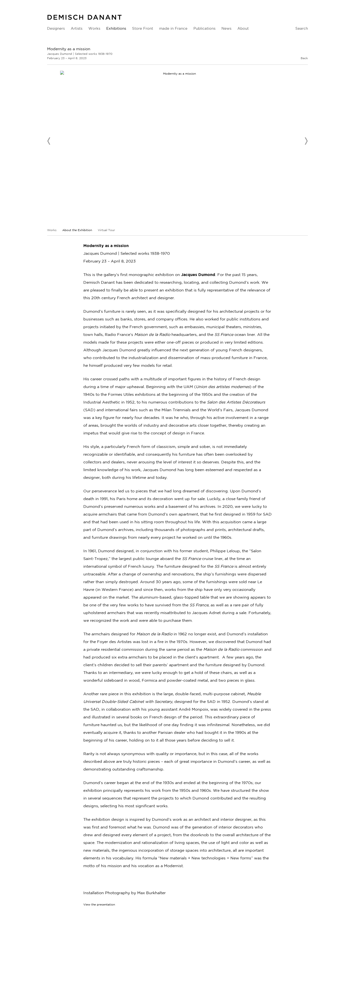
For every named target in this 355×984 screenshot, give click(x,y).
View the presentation (99, 904)
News (226, 28)
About (243, 28)
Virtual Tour (106, 230)
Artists (76, 28)
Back (304, 58)
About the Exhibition (77, 230)
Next (306, 141)
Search (301, 28)
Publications (204, 28)
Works (94, 28)
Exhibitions (116, 28)
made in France (173, 28)
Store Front (142, 28)
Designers (56, 28)
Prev (49, 141)
